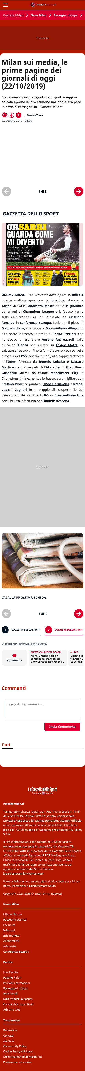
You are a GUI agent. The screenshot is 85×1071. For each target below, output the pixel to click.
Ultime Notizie (12, 914)
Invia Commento (62, 726)
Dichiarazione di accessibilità (22, 1057)
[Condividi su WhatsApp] (4, 115)
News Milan (38, 15)
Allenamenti (11, 941)
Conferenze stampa (16, 951)
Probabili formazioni (16, 983)
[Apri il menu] (5, 4)
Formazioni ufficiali (15, 988)
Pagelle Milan (12, 977)
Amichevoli (10, 993)
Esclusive (9, 925)
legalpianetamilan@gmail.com (23, 873)
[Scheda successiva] (78, 191)
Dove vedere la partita (17, 999)
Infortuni (9, 930)
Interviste (9, 946)
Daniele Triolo (35, 115)
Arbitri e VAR (11, 1009)
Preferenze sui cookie (17, 1062)
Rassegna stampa (65, 15)
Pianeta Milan (13, 15)
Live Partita (10, 972)
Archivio (8, 1041)
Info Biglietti (11, 935)
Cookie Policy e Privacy (18, 1051)
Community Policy (15, 1046)
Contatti (8, 1035)
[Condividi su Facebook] (11, 115)
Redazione (10, 1030)
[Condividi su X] (18, 115)
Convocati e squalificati (18, 1004)
